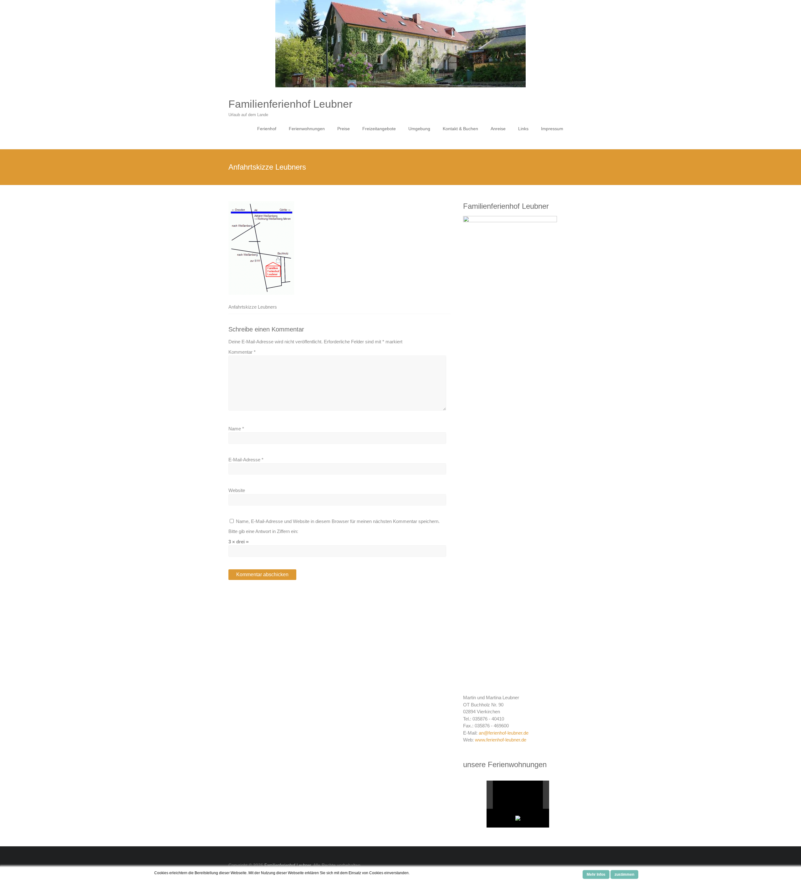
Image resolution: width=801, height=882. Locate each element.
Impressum (552, 128)
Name (236, 428)
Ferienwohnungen (307, 128)
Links (523, 128)
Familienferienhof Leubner (290, 104)
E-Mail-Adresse (245, 459)
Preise (343, 128)
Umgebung (419, 128)
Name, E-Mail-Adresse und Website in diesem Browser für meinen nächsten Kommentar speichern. (338, 521)
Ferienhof (266, 128)
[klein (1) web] (514, 795)
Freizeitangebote (379, 128)
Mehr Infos (596, 874)
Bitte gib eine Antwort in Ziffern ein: (263, 531)
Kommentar (242, 352)
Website (236, 490)
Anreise (498, 128)
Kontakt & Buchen (460, 128)
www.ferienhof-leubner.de (500, 739)
